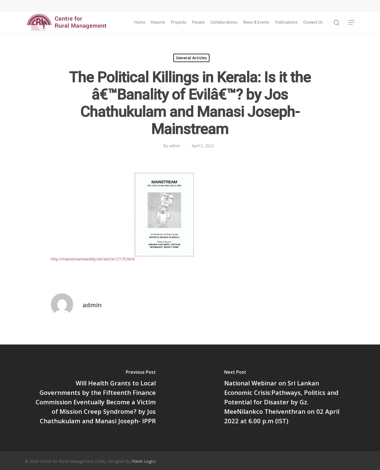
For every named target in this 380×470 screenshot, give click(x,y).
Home (139, 22)
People (198, 22)
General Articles (191, 57)
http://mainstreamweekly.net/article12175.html (93, 259)
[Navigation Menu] (351, 22)
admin (174, 145)
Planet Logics (144, 461)
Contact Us (313, 22)
